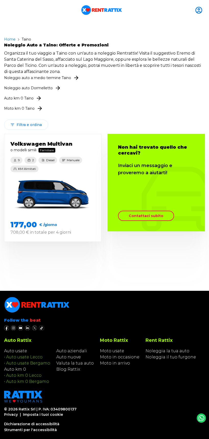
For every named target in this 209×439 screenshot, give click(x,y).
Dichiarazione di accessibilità (31, 424)
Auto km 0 (15, 369)
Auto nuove (68, 357)
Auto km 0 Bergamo (27, 381)
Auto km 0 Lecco (24, 375)
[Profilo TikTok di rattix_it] (41, 328)
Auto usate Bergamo (28, 363)
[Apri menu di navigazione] (6, 10)
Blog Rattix (68, 369)
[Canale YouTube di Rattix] (20, 328)
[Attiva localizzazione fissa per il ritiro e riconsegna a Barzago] (200, 10)
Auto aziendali (71, 350)
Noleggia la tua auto (167, 350)
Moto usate (112, 350)
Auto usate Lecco (24, 357)
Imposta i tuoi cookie (43, 414)
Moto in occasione (119, 357)
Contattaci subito (146, 216)
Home (10, 39)
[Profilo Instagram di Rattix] (13, 328)
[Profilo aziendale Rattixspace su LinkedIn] (27, 328)
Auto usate (15, 350)
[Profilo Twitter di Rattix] (34, 328)
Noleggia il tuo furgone (171, 357)
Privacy (11, 414)
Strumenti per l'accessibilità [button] (30, 430)
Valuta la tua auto (75, 363)
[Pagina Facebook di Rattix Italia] (6, 328)
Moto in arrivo (115, 363)
